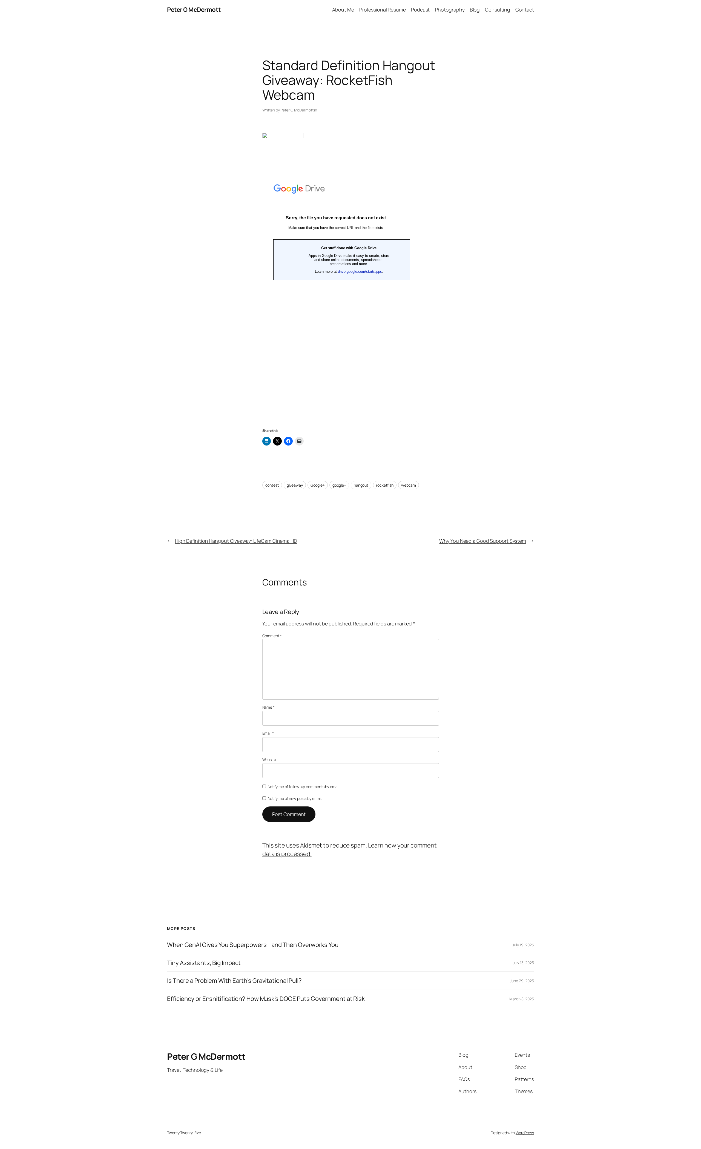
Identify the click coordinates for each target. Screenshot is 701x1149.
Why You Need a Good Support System (482, 541)
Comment (272, 635)
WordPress (525, 1132)
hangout (361, 485)
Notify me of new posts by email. (295, 798)
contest (272, 485)
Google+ (318, 485)
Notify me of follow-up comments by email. (304, 786)
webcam (408, 485)
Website (269, 759)
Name (268, 707)
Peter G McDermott (194, 9)
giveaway (295, 485)
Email (268, 733)
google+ (339, 485)
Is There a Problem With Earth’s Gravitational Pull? (234, 980)
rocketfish (384, 485)
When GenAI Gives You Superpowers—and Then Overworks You (252, 944)
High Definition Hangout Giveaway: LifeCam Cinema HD (236, 541)
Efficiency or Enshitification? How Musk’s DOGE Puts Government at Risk (266, 998)
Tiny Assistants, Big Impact (204, 963)
